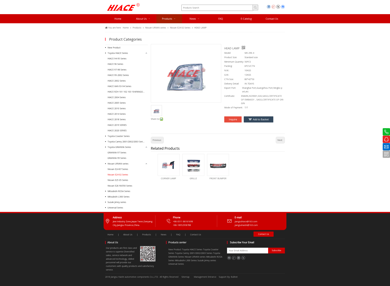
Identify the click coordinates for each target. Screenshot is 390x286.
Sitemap (185, 276)
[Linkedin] (269, 7)
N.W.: (226, 70)
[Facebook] (283, 7)
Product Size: (230, 57)
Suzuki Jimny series (117, 202)
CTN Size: (229, 79)
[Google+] (273, 7)
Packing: (228, 66)
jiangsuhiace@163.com (246, 221)
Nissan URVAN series (118, 163)
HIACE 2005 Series (117, 102)
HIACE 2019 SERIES (117, 125)
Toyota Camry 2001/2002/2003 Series (126, 141)
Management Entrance (205, 276)
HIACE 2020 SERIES (117, 130)
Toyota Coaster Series (119, 136)
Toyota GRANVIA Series (119, 147)
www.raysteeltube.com (116, 280)
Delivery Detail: (231, 83)
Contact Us (195, 234)
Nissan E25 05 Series (118, 180)
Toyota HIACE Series (118, 53)
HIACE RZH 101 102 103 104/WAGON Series (128, 91)
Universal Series (115, 207)
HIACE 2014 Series (117, 113)
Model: (227, 52)
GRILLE (193, 178)
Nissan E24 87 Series (118, 169)
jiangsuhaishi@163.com (246, 225)
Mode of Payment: (233, 107)
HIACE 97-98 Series (117, 69)
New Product (114, 47)
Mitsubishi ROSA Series (119, 191)
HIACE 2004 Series (117, 97)
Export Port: (230, 87)
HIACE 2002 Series (117, 80)
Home (110, 234)
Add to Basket (261, 119)
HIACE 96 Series (115, 64)
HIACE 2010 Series (117, 108)
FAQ (178, 234)
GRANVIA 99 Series (117, 158)
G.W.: (226, 74)
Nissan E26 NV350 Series (120, 185)
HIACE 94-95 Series (117, 58)
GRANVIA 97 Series (117, 152)
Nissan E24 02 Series (118, 174)
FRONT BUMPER (217, 178)
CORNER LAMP (168, 178)
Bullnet (234, 276)
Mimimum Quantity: (234, 61)
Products (146, 234)
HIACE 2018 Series (117, 119)
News (163, 234)
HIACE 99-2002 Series (118, 75)
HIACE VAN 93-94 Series (119, 86)
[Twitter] (278, 7)
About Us (127, 234)
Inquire (233, 119)
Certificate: (229, 95)
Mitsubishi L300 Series (118, 196)
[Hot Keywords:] (255, 7)
